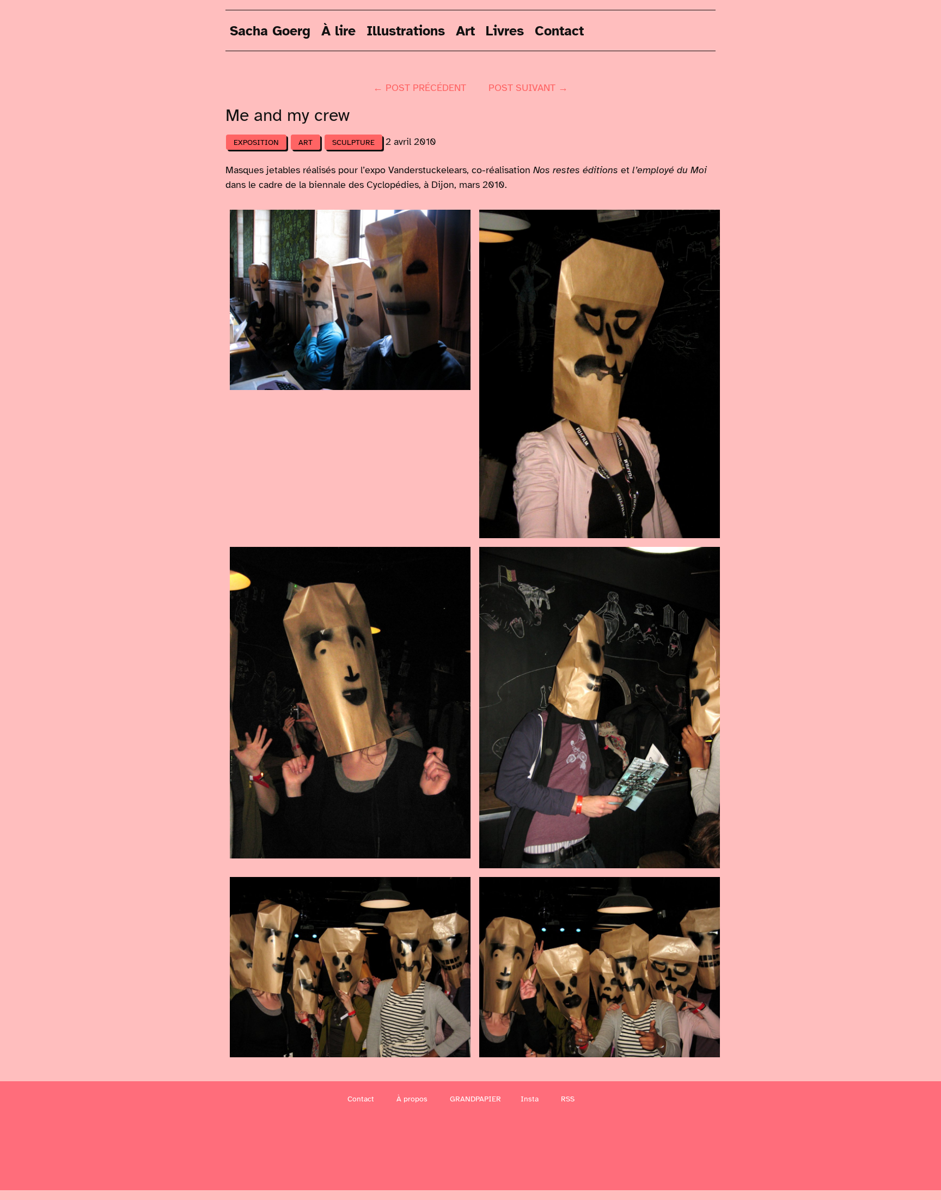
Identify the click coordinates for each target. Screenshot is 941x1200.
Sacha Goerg (270, 30)
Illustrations (405, 30)
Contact (559, 30)
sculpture (353, 142)
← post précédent (419, 88)
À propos (411, 1099)
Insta (530, 1099)
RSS (568, 1099)
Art (465, 30)
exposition (256, 142)
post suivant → (528, 88)
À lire (338, 30)
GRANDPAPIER (475, 1099)
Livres (505, 30)
